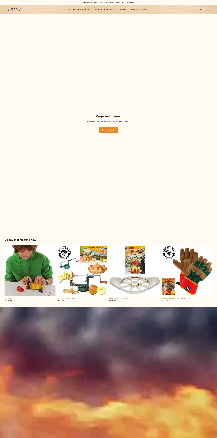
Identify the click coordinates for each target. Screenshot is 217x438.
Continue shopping (109, 130)
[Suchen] (201, 9)
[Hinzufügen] (52, 293)
